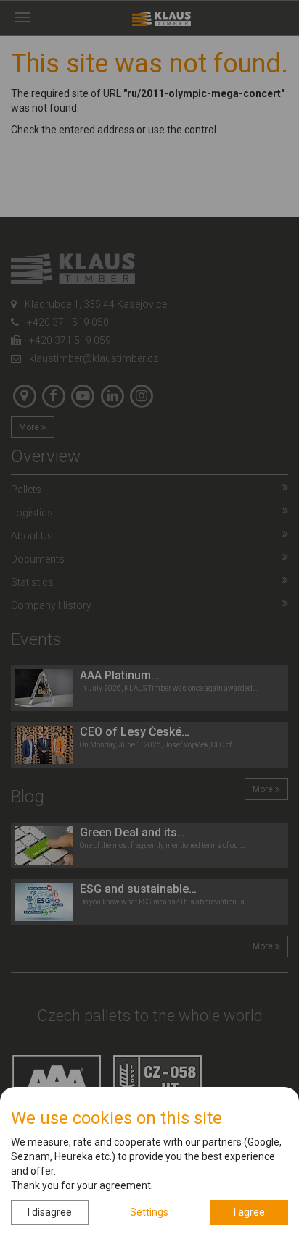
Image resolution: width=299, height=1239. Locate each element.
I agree (249, 1212)
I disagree (50, 1212)
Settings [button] (149, 1212)
